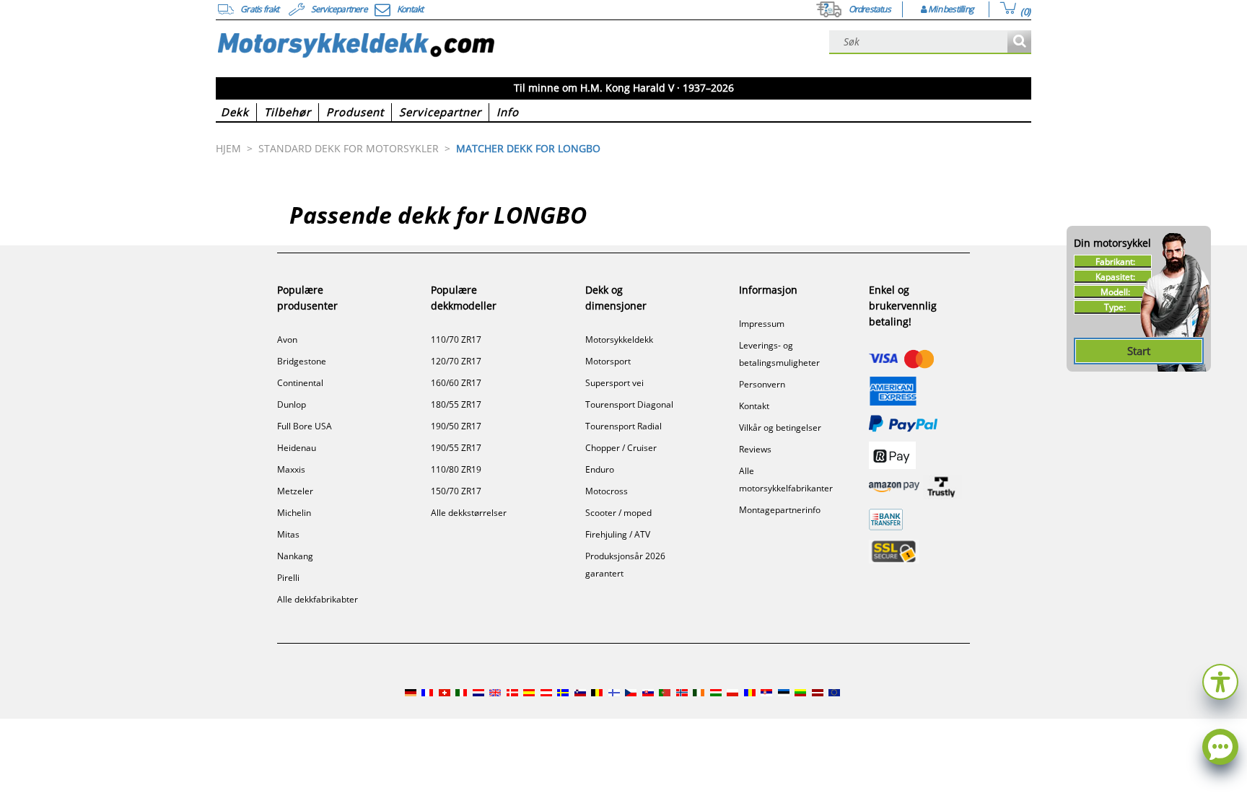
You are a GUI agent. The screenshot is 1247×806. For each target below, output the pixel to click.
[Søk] (1019, 42)
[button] (1220, 680)
